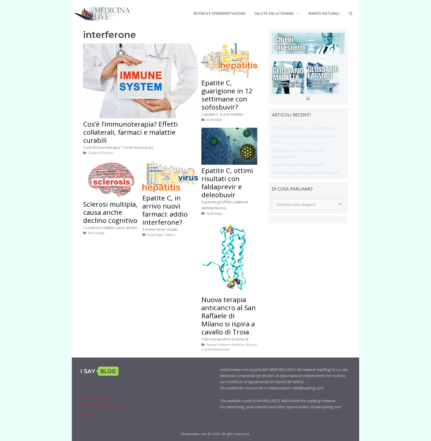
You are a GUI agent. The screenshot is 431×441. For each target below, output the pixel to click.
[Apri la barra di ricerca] (350, 13)
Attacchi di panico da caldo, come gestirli (305, 172)
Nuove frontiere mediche (225, 344)
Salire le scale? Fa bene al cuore (298, 164)
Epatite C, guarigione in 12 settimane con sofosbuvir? (227, 95)
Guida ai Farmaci (100, 153)
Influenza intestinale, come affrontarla (303, 128)
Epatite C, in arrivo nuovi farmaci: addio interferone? (165, 210)
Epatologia (214, 119)
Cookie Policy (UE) (96, 398)
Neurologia (96, 233)
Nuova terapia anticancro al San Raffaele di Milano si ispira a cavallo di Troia (228, 315)
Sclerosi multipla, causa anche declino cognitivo (110, 212)
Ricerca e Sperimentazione (219, 13)
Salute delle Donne (274, 13)
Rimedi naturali (324, 13)
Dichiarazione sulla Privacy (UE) (106, 406)
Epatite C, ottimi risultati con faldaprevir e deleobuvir (227, 182)
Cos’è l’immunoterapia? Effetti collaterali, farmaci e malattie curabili (130, 132)
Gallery (170, 235)
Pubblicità (89, 414)
